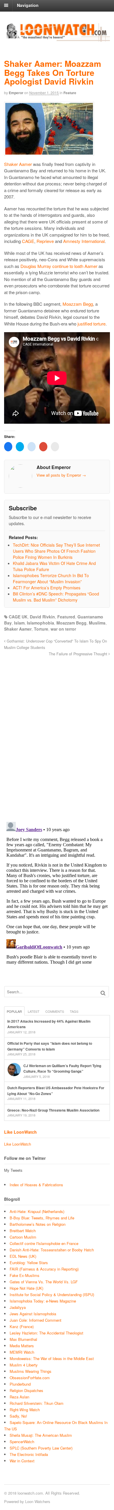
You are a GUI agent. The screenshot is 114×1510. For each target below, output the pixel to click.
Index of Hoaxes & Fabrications (36, 1184)
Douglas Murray (35, 266)
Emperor (16, 92)
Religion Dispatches (26, 1390)
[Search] (103, 993)
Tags (74, 1011)
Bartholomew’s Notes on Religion (37, 1224)
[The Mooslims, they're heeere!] (57, 38)
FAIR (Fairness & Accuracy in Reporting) (44, 1269)
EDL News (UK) (23, 1256)
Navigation (28, 5)
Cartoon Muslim (23, 1237)
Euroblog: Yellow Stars (29, 1262)
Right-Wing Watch (25, 1409)
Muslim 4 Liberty (24, 1365)
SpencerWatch (22, 1441)
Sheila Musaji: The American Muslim (41, 1435)
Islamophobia (40, 623)
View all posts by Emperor (61, 475)
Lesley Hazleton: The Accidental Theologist (46, 1333)
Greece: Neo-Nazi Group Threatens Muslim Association (53, 1110)
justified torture (91, 324)
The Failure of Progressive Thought (78, 653)
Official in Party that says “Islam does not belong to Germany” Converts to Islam (49, 1046)
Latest (33, 1011)
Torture (41, 629)
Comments (54, 1011)
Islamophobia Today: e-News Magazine (43, 1301)
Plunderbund (20, 1384)
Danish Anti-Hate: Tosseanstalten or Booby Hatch (52, 1250)
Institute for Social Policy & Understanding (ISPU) (52, 1294)
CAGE (28, 241)
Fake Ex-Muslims (24, 1275)
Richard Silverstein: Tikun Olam (36, 1403)
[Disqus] (57, 735)
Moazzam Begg (78, 304)
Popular (14, 1011)
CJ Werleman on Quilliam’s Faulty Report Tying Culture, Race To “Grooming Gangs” (62, 1068)
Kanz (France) (22, 1326)
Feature (69, 92)
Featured (66, 617)
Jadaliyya (18, 1307)
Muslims (97, 623)
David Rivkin (42, 617)
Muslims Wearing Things (30, 1371)
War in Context (22, 1461)
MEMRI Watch (22, 1352)
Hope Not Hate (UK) (26, 1288)
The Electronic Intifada (29, 1454)
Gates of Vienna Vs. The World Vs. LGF (44, 1281)
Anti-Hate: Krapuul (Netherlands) (37, 1211)
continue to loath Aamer (74, 266)
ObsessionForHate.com (30, 1377)
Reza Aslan (19, 1397)
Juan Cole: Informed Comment (35, 1320)
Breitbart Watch (23, 1230)
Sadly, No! (18, 1416)
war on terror (63, 629)
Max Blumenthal (23, 1339)
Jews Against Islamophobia (33, 1313)
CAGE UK (18, 617)
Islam (19, 623)
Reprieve (45, 241)
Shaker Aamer (18, 164)
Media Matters (22, 1345)
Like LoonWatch (20, 1132)
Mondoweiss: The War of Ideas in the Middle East (52, 1358)
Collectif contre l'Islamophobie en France (44, 1243)
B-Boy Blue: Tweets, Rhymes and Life (42, 1218)
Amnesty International (84, 241)
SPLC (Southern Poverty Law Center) (41, 1448)
